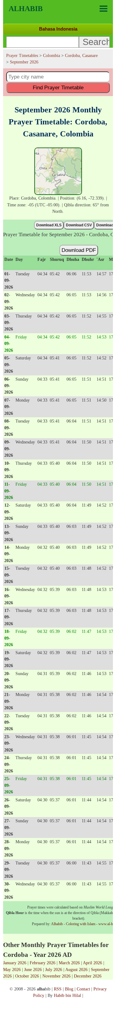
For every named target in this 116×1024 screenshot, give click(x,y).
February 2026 (42, 962)
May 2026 (12, 969)
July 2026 (53, 969)
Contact (83, 988)
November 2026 (56, 975)
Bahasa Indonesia (58, 28)
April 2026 (92, 962)
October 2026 (27, 975)
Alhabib (26, 9)
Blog (69, 988)
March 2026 (69, 962)
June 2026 (33, 969)
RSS (58, 988)
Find (58, 87)
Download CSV (79, 225)
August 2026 (76, 969)
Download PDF (79, 250)
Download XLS (49, 225)
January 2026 (14, 962)
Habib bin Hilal (67, 995)
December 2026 (87, 975)
